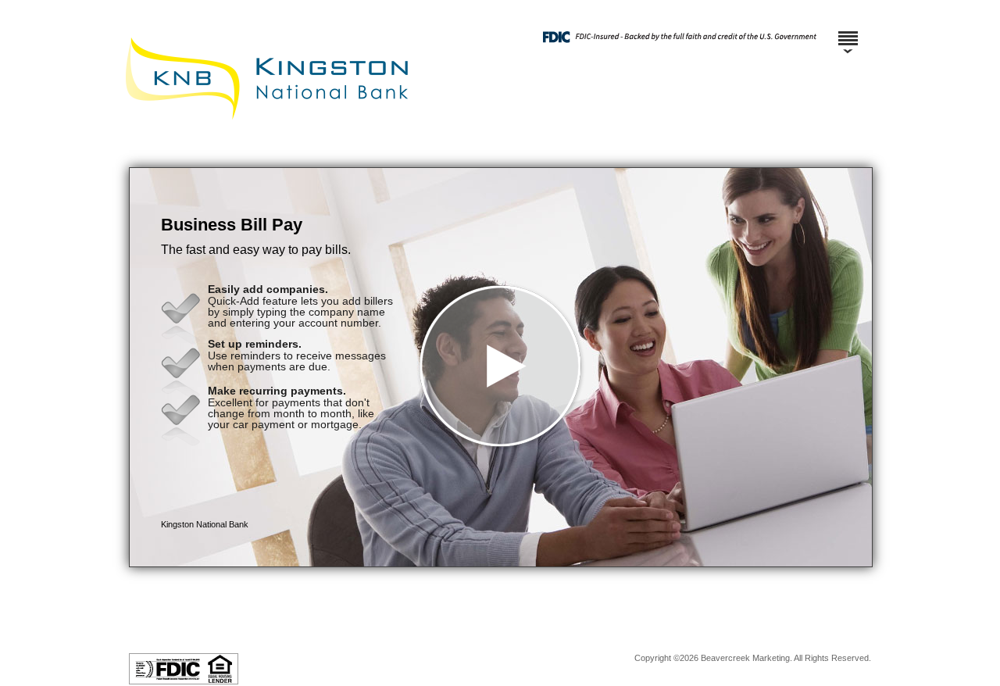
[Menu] (847, 31)
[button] (501, 367)
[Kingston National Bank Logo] (498, 152)
